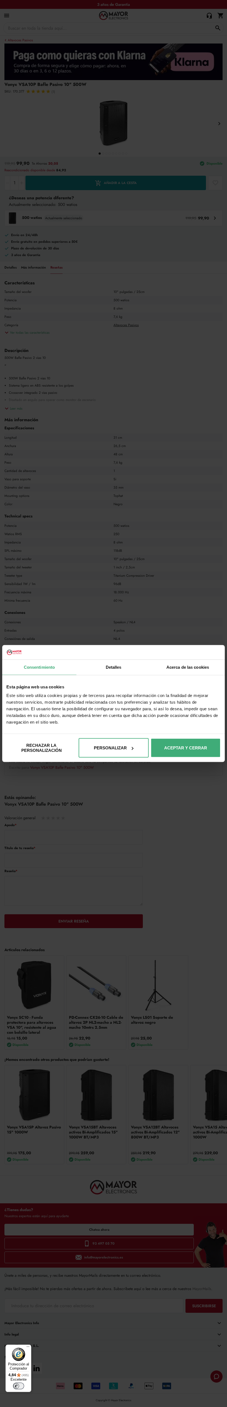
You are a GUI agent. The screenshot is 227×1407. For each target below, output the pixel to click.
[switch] (18, 1386)
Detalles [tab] (114, 667)
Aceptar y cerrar (185, 747)
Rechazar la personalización (41, 748)
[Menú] (28, 1348)
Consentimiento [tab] (39, 667)
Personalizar (110, 747)
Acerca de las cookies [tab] (187, 667)
